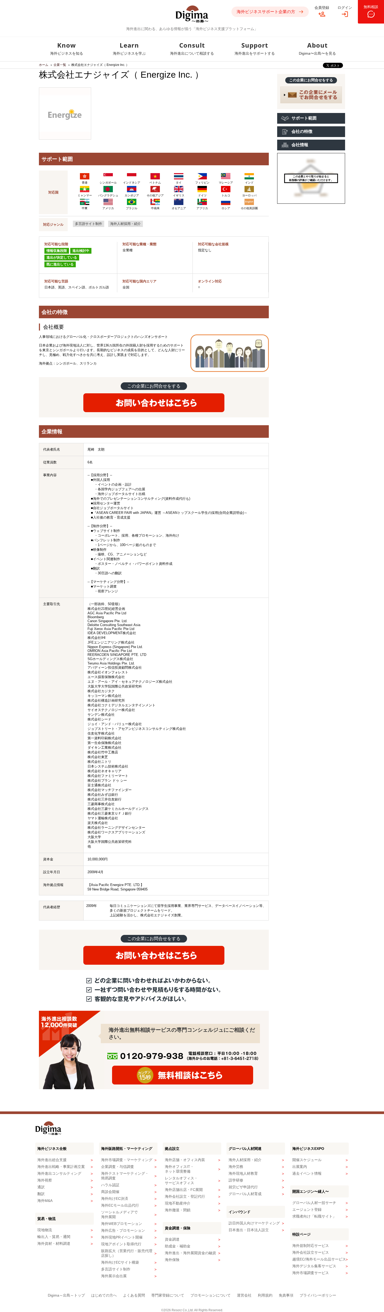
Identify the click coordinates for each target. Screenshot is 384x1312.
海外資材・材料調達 (53, 1243)
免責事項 (286, 1295)
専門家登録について (167, 1295)
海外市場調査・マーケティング (126, 1160)
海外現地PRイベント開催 (122, 1237)
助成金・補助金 (177, 1246)
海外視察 (44, 1180)
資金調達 (172, 1239)
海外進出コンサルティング (59, 1173)
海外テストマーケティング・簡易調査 (125, 1175)
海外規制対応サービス (310, 1245)
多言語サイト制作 (88, 224)
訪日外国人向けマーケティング (254, 1223)
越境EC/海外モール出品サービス (319, 1259)
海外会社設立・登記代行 (185, 1196)
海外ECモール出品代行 (120, 1205)
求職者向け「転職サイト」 (314, 1216)
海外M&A (45, 1201)
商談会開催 (110, 1192)
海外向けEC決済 (114, 1198)
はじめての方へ (104, 1295)
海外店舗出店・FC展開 (184, 1190)
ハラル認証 (110, 1185)
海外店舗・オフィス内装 (185, 1160)
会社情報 (300, 145)
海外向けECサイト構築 (120, 1262)
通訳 (41, 1187)
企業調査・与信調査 (117, 1167)
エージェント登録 (307, 1209)
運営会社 (244, 1295)
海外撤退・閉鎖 (177, 1210)
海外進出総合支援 (52, 1160)
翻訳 (41, 1194)
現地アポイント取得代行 (121, 1244)
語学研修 (236, 1180)
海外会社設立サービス (310, 1252)
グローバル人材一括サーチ (314, 1203)
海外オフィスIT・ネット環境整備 (179, 1169)
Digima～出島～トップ (66, 1295)
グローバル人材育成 (245, 1194)
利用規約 (265, 1295)
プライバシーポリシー (318, 1295)
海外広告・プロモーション (123, 1230)
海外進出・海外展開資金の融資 (190, 1253)
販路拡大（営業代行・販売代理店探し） (126, 1253)
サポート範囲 (304, 118)
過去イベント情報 (307, 1173)
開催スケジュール (307, 1160)
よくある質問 (134, 1295)
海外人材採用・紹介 (125, 224)
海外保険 (172, 1260)
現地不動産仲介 (177, 1203)
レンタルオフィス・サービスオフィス (181, 1180)
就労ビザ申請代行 (243, 1187)
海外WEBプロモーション (121, 1224)
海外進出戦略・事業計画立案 (61, 1167)
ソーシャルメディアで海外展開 (119, 1214)
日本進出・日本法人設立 (249, 1230)
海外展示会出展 (114, 1276)
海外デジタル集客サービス (314, 1266)
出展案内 (299, 1167)
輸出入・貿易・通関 (53, 1237)
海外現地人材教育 (243, 1173)
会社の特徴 (302, 131)
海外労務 (236, 1167)
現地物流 (44, 1230)
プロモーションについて (210, 1295)
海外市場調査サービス (310, 1273)
